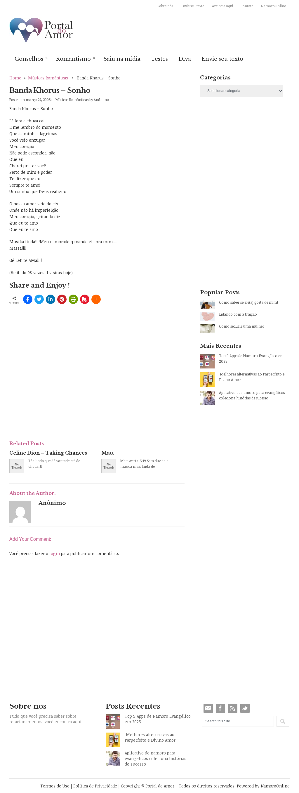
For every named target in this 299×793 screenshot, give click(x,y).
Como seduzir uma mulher (241, 326)
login (54, 553)
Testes (159, 59)
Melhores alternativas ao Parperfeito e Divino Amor (251, 376)
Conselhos (31, 58)
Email (208, 708)
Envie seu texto (192, 6)
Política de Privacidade (95, 786)
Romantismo (75, 58)
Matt (107, 453)
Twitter (245, 708)
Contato (247, 6)
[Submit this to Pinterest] (62, 299)
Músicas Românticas (48, 78)
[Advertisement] (77, 386)
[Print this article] (73, 299)
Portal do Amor (41, 31)
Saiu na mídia (121, 59)
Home (15, 78)
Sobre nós (165, 6)
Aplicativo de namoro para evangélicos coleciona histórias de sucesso (252, 395)
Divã (184, 59)
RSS (232, 708)
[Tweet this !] (39, 299)
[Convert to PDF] (84, 299)
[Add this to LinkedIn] (50, 299)
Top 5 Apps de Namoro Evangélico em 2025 (251, 358)
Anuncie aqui (222, 6)
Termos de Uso (54, 786)
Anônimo (101, 99)
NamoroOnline (273, 6)
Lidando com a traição (238, 314)
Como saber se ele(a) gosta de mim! (248, 302)
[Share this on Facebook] (27, 299)
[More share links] (96, 299)
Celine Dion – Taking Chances (48, 453)
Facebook (220, 708)
